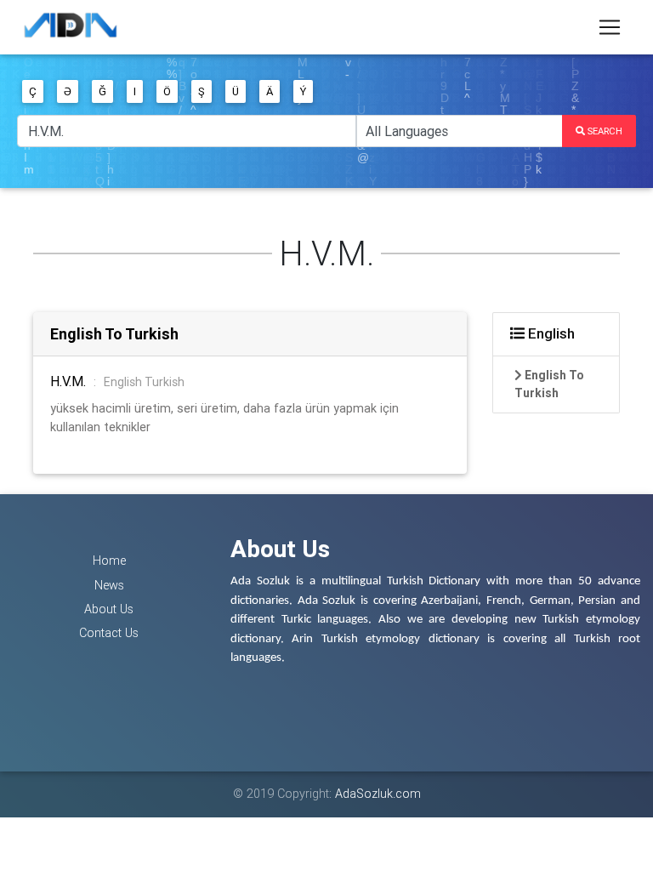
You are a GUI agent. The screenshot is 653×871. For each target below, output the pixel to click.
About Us (108, 609)
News (109, 585)
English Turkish (144, 382)
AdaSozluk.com (378, 793)
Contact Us (109, 632)
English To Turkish (114, 334)
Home (109, 560)
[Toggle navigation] (610, 27)
